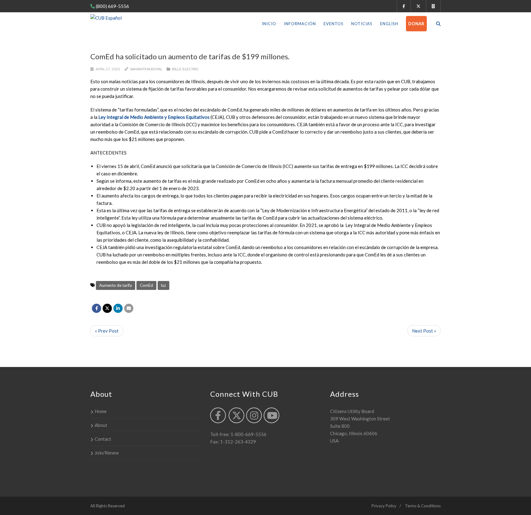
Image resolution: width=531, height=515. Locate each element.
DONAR (416, 23)
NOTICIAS (361, 23)
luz (163, 285)
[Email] (128, 308)
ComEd (146, 285)
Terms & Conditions (423, 505)
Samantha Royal (146, 69)
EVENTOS (334, 23)
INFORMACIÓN (300, 23)
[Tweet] (107, 308)
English (389, 23)
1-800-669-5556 (248, 434)
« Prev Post (107, 331)
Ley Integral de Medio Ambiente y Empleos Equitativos (154, 117)
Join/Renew (107, 452)
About (101, 425)
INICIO (269, 23)
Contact (103, 439)
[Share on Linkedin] (118, 308)
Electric (191, 69)
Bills (176, 69)
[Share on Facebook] (96, 308)
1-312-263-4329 (237, 441)
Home (101, 411)
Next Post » (424, 331)
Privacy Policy (384, 505)
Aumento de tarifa (115, 285)
